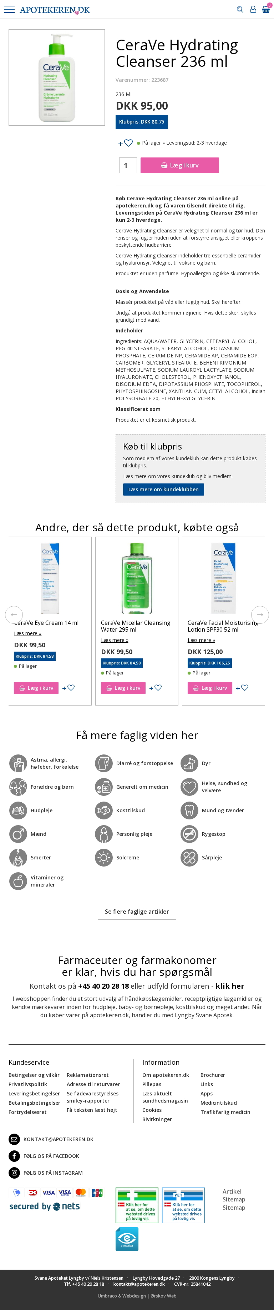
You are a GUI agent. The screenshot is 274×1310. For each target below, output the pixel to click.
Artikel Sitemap (234, 1196)
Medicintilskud (219, 1102)
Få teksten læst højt (92, 1109)
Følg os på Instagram (53, 1172)
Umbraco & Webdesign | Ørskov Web (137, 1296)
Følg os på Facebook (51, 1156)
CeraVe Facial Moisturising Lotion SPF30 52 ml (223, 626)
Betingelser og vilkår (34, 1074)
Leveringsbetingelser (34, 1093)
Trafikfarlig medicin (225, 1112)
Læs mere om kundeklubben (163, 489)
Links (207, 1084)
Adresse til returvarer (93, 1084)
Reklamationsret (88, 1074)
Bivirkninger (157, 1119)
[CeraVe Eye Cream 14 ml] (50, 580)
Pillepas (151, 1084)
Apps (207, 1093)
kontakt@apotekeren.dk (58, 1139)
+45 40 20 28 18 (103, 986)
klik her (229, 986)
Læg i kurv (184, 165)
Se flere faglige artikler (137, 911)
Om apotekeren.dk (165, 1074)
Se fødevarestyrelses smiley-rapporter (92, 1097)
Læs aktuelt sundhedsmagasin (165, 1097)
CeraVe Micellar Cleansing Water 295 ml (136, 626)
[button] (9, 9)
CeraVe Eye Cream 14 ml (46, 623)
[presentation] (14, 615)
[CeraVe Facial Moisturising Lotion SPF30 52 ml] (223, 580)
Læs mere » (27, 633)
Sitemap (234, 1207)
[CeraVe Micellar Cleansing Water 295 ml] (137, 580)
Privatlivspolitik (28, 1084)
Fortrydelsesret (28, 1112)
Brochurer (213, 1074)
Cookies (152, 1109)
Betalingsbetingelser (34, 1102)
